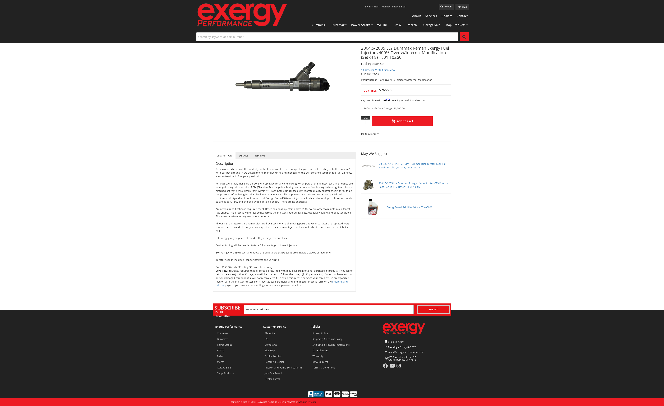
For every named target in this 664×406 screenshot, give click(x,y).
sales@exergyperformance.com (406, 352)
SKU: (363, 73)
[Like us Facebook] (385, 366)
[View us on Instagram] (398, 366)
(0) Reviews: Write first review (378, 70)
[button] (319, 25)
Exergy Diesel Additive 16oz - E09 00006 (409, 207)
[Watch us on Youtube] (392, 366)
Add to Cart (405, 121)
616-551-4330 (396, 341)
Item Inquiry (372, 134)
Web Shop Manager (307, 402)
